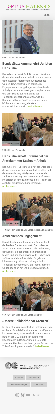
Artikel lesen (34, 106)
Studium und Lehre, (25, 229)
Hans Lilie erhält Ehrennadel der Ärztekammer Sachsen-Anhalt (25, 158)
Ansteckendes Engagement (22, 236)
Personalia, (39, 229)
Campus (49, 229)
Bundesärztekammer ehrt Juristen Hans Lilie (27, 65)
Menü (47, 15)
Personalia (21, 57)
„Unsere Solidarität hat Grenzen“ (25, 320)
